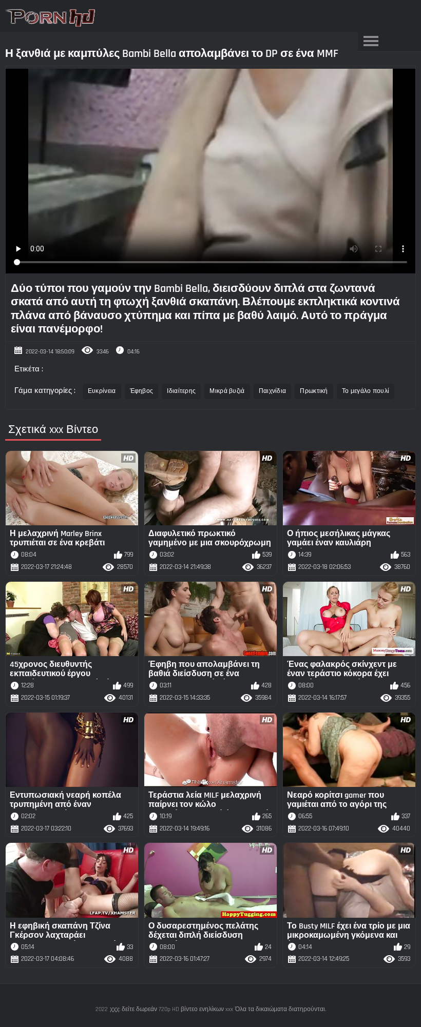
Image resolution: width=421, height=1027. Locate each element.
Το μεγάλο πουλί (366, 391)
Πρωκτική (314, 391)
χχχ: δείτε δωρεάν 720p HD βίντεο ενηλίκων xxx (171, 1009)
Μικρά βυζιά (226, 391)
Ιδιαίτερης (181, 391)
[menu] (370, 41)
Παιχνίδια (272, 391)
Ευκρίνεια (102, 391)
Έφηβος (142, 391)
